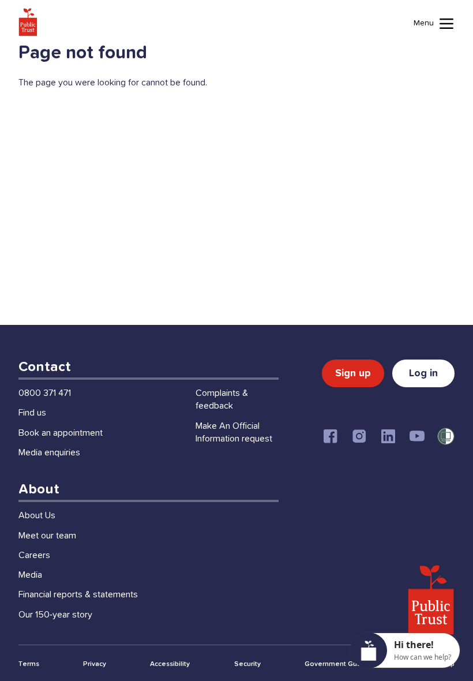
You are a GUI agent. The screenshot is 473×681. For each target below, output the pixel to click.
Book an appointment (60, 432)
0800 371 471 (44, 393)
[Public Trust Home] (27, 22)
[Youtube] (417, 436)
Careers (34, 555)
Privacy (94, 664)
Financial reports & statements (78, 594)
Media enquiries (49, 452)
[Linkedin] (388, 436)
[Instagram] (359, 436)
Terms (28, 664)
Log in (423, 373)
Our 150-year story (55, 614)
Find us (32, 412)
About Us (36, 515)
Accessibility (170, 664)
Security (247, 664)
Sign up (353, 373)
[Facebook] (330, 436)
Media (30, 574)
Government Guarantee (344, 664)
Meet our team (47, 535)
